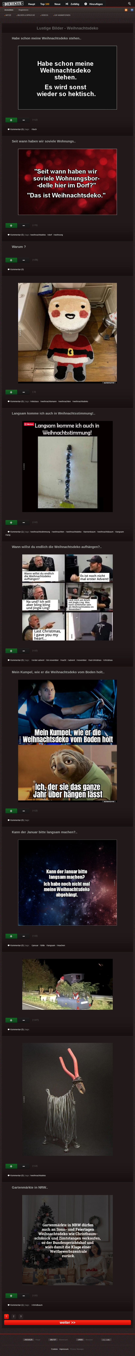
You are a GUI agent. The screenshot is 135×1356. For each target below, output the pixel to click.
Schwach (24, 120)
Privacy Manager (77, 1349)
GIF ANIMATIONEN (62, 15)
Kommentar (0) (17, 129)
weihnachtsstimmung (40, 532)
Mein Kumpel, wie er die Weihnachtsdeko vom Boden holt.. (58, 672)
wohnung (58, 235)
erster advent (38, 660)
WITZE (8, 15)
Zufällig (75, 4)
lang (8, 535)
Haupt (31, 4)
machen (61, 945)
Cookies (54, 1349)
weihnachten (65, 401)
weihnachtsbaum (105, 532)
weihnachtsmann (49, 401)
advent (72, 660)
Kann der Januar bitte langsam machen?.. (44, 832)
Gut (11, 120)
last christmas (95, 660)
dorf (50, 235)
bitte (43, 945)
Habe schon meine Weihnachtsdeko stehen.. (46, 38)
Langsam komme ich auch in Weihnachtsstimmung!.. (53, 413)
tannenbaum (89, 532)
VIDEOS (44, 15)
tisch (35, 129)
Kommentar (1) (17, 532)
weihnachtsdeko (38, 235)
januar (35, 945)
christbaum (37, 1305)
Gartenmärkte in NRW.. (30, 1187)
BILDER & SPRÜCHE (26, 15)
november (82, 660)
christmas (108, 660)
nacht (63, 660)
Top (44, 4)
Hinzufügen (96, 4)
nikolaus (35, 401)
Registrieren (23, 10)
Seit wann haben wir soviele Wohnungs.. (44, 141)
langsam (120, 532)
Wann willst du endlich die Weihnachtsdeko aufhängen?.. (57, 547)
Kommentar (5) (17, 235)
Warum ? (19, 247)
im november (53, 660)
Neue (57, 4)
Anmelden (8, 10)
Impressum (63, 1349)
